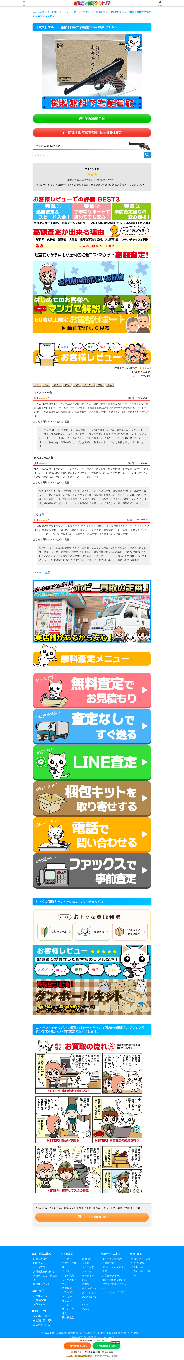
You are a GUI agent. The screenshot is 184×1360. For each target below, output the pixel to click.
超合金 (65, 1313)
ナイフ (65, 1271)
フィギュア (68, 1309)
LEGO (85, 1284)
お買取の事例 (40, 1300)
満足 (46, 384)
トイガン (67, 1259)
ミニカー (67, 1296)
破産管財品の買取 (42, 1320)
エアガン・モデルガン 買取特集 (88, 12)
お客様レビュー (41, 1296)
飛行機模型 (68, 1317)
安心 (67, 384)
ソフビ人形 (88, 1267)
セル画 (85, 1263)
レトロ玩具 (68, 1275)
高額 (77, 384)
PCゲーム (87, 1305)
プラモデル (68, 1292)
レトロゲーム (89, 1288)
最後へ (49, 572)
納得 (100, 384)
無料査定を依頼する (44, 1271)
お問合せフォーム (111, 1275)
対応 (37, 384)
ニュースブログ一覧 (113, 1292)
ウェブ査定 (39, 1267)
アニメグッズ (89, 1292)
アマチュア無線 (69, 1265)
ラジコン (67, 1300)
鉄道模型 (67, 1288)
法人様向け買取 (41, 1316)
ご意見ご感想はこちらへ (114, 1286)
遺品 (110, 384)
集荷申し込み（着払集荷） (45, 1277)
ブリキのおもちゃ (69, 1282)
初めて (57, 384)
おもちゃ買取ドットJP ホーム (49, 12)
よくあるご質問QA (112, 1259)
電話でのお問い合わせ (114, 1280)
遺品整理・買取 (41, 1324)
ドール (65, 1305)
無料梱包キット (41, 1284)
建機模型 (86, 1259)
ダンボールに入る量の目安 (114, 1269)
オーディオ (88, 1275)
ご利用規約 (137, 1267)
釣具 (84, 1280)
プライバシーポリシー (140, 1273)
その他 (85, 1309)
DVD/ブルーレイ (89, 1298)
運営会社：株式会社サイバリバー (140, 1261)
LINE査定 (38, 1263)
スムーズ (88, 384)
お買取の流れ (40, 1259)
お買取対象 (108, 1263)
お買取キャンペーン (44, 1304)
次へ (41, 572)
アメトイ (86, 1271)
